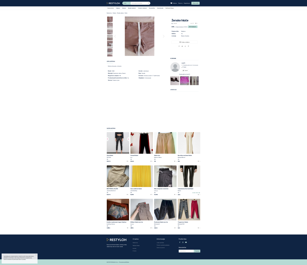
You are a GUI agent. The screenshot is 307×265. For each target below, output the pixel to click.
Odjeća (118, 8)
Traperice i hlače (183, 222)
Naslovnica (109, 13)
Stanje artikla (175, 31)
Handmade (160, 8)
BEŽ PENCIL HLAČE (112, 188)
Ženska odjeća (120, 13)
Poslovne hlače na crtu (161, 222)
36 (107, 159)
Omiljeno (175, 3)
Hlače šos (157, 155)
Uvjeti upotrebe (160, 242)
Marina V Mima (157, 157)
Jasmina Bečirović (111, 190)
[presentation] (115, 36)
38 (154, 159)
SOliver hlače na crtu (136, 222)
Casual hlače (134, 155)
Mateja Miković (181, 157)
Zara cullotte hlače (136, 188)
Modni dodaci (132, 8)
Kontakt (134, 248)
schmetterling (133, 190)
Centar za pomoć (161, 247)
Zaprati (186, 70)
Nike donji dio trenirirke (161, 188)
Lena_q (156, 190)
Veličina (173, 33)
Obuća (124, 8)
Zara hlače (110, 155)
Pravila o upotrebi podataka (163, 245)
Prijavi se (180, 3)
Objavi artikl (195, 3)
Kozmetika (152, 8)
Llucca (132, 224)
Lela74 (175, 23)
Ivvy (131, 157)
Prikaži (184, 67)
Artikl (125, 3)
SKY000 (109, 157)
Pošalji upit (193, 26)
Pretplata (197, 251)
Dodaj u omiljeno (185, 42)
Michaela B (157, 224)
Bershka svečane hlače (185, 155)
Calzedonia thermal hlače (185, 188)
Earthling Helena (111, 224)
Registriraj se (187, 3)
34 (178, 159)
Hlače (126, 13)
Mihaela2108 (181, 224)
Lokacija (174, 36)
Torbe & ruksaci (142, 8)
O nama (134, 251)
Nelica (179, 190)
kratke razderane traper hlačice (116, 222)
